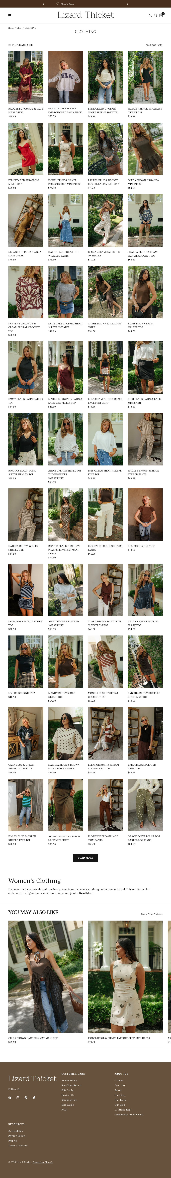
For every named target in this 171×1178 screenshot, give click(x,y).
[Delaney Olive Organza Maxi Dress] (25, 220)
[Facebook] (12, 1097)
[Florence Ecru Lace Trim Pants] (105, 514)
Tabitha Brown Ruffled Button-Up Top (144, 695)
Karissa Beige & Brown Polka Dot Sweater (63, 766)
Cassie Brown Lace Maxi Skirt (104, 325)
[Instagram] (20, 1097)
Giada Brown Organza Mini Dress (143, 182)
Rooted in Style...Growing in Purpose (88, 4)
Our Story (120, 1095)
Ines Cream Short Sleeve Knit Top (105, 472)
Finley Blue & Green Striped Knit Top (22, 838)
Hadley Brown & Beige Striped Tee (23, 548)
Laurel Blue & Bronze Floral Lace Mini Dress (103, 182)
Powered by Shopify (43, 1162)
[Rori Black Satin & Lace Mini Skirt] (145, 367)
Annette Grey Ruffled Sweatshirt (63, 623)
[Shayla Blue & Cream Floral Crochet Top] (145, 220)
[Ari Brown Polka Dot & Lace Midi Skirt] (65, 805)
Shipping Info (69, 1100)
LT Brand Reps (123, 1109)
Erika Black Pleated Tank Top (142, 766)
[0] (160, 15)
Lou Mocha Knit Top (141, 546)
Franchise (120, 1085)
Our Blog (120, 1104)
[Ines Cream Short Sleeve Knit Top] (105, 439)
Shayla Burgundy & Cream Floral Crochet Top (24, 327)
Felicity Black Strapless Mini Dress (145, 110)
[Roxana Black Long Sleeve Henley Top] (25, 439)
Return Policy (69, 1080)
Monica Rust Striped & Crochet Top (103, 695)
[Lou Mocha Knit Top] (145, 514)
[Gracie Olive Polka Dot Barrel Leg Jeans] (145, 805)
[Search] (155, 15)
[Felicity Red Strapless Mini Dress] (25, 149)
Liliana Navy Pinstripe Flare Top (143, 623)
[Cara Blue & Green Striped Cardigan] (25, 733)
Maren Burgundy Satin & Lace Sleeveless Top (65, 401)
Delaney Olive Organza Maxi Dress (24, 254)
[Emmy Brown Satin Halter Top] (145, 292)
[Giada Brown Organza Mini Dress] (145, 149)
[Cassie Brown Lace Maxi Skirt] (105, 292)
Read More (86, 893)
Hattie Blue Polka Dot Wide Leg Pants (63, 254)
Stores (118, 1090)
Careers (119, 1080)
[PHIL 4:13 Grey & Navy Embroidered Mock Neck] (65, 77)
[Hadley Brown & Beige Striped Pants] (145, 439)
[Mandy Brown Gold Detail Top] (65, 661)
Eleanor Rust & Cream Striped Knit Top (103, 766)
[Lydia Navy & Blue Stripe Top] (25, 590)
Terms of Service (18, 1145)
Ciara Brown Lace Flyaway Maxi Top (33, 1038)
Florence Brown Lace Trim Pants (103, 838)
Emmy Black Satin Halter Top (25, 401)
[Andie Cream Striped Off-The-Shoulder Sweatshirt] (65, 439)
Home (11, 28)
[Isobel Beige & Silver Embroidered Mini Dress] (65, 149)
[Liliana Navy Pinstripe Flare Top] (145, 590)
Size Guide (67, 1104)
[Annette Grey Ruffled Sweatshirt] (65, 590)
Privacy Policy (16, 1135)
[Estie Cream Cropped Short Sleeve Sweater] (105, 77)
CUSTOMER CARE (73, 1074)
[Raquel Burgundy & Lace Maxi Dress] (25, 77)
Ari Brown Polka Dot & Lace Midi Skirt (64, 838)
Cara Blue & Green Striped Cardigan (21, 766)
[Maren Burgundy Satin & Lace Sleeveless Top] (65, 367)
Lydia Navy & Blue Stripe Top (25, 623)
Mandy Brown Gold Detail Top (61, 695)
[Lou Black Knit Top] (25, 661)
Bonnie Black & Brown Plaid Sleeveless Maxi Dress (64, 550)
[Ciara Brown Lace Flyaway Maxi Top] (45, 977)
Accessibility (15, 1131)
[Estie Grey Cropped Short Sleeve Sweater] (65, 292)
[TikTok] (36, 1097)
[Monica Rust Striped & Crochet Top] (105, 661)
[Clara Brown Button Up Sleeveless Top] (105, 590)
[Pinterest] (28, 1097)
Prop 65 (12, 1140)
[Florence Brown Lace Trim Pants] (105, 805)
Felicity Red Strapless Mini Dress (23, 182)
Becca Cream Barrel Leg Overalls (105, 254)
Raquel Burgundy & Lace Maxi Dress (25, 110)
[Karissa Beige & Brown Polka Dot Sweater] (65, 733)
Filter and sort (23, 45)
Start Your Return (71, 1085)
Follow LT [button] (14, 1089)
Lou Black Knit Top (21, 693)
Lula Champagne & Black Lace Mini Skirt (105, 401)
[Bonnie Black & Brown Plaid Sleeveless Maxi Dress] (65, 514)
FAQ (64, 1109)
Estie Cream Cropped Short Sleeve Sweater (103, 110)
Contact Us (67, 1095)
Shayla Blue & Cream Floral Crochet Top (142, 254)
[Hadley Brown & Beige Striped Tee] (25, 514)
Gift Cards (67, 1090)
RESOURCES (16, 1124)
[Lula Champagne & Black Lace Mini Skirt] (105, 367)
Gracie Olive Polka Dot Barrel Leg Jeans (144, 838)
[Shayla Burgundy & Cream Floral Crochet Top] (25, 292)
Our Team (120, 1100)
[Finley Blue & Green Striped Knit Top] (25, 805)
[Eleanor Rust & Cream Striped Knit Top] (105, 733)
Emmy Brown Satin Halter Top (140, 325)
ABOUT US (121, 1074)
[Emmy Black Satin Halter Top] (25, 367)
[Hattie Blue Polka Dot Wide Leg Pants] (65, 220)
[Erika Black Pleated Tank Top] (145, 733)
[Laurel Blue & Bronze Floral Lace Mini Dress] (105, 149)
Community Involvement (129, 1114)
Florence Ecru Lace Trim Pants (105, 548)
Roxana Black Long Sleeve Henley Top (22, 472)
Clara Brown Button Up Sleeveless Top (104, 623)
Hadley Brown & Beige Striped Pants (143, 472)
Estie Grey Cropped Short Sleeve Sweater (65, 325)
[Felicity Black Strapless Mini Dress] (145, 77)
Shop (19, 28)
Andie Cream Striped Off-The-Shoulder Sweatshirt (65, 474)
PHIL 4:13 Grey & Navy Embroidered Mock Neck (65, 110)
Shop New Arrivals (152, 914)
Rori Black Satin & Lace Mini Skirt (144, 401)
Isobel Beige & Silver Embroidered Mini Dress (64, 182)
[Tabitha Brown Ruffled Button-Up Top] (145, 661)
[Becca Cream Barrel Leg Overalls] (105, 220)
